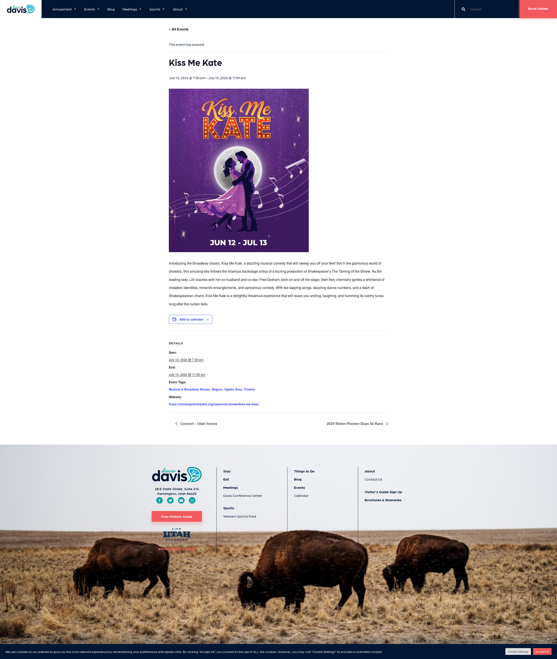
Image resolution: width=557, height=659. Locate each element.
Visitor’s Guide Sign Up (383, 492)
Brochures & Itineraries (383, 500)
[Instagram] (192, 500)
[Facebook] (159, 500)
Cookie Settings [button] (518, 651)
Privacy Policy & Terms (176, 549)
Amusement (62, 9)
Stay (227, 471)
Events (89, 9)
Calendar (301, 495)
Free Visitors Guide (176, 516)
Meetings (129, 9)
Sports (154, 9)
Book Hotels (538, 8)
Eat (226, 479)
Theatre (249, 389)
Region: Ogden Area (227, 389)
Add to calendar (191, 319)
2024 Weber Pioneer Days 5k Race (355, 423)
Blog (111, 9)
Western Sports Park (239, 516)
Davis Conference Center (242, 495)
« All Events (178, 29)
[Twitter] (170, 500)
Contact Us (373, 479)
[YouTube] (181, 500)
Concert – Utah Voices (198, 423)
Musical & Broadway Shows (189, 389)
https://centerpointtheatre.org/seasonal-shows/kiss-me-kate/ (214, 404)
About (178, 9)
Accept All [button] (542, 651)
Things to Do (304, 471)
